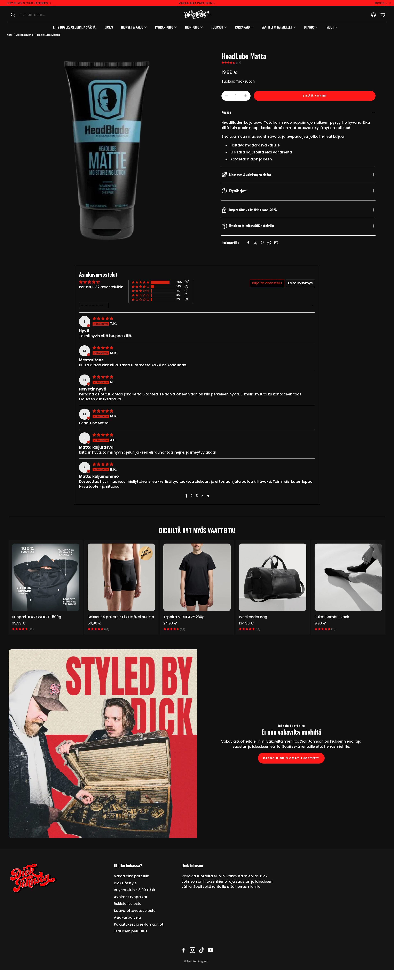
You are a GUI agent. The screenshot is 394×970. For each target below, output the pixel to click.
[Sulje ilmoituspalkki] (390, 3)
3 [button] (197, 495)
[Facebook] (248, 242)
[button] (50, 15)
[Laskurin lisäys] (245, 95)
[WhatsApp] (269, 242)
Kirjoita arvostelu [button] (267, 283)
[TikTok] (201, 950)
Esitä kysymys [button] (300, 283)
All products (24, 35)
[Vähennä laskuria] (226, 95)
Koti (9, 35)
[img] (103, 318)
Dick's (379, 3)
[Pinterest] (262, 242)
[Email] (276, 242)
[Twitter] (255, 242)
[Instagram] (192, 950)
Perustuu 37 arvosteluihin (101, 287)
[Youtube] (210, 950)
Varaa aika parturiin (195, 3)
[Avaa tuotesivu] (45, 577)
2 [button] (191, 495)
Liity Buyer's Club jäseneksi (27, 3)
